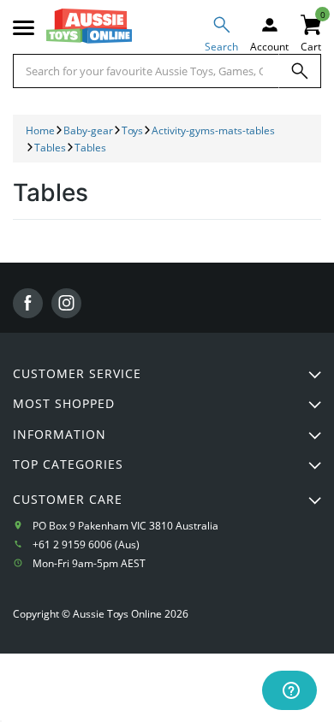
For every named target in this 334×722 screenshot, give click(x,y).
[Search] (299, 71)
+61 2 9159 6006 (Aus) (86, 544)
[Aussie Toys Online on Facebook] (28, 303)
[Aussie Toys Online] (89, 26)
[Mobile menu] (23, 28)
